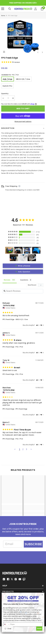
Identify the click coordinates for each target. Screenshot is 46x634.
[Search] (9, 8)
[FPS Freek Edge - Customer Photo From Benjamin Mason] (23, 257)
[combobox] (6, 624)
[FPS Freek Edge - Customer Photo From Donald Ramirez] (36, 250)
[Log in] (35, 8)
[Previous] (38, 52)
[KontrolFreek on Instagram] (15, 579)
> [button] (31, 449)
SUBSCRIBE (33, 544)
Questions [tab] (24, 280)
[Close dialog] (42, 594)
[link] (11, 507)
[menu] (2, 8)
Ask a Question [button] (24, 272)
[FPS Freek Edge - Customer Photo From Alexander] (18, 250)
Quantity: (5, 93)
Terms (39, 620)
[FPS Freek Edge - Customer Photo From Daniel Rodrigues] (32, 257)
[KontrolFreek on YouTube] (19, 579)
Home (3, 16)
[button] (37, 325)
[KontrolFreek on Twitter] (12, 579)
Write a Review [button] (24, 266)
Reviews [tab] (7, 280)
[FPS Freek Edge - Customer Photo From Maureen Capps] (9, 250)
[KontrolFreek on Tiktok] (3, 579)
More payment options (23, 121)
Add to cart (23, 108)
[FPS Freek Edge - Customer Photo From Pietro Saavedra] (14, 257)
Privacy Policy (30, 620)
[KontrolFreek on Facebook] (8, 579)
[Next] (42, 52)
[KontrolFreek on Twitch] (24, 579)
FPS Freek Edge (8, 319)
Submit (39, 628)
